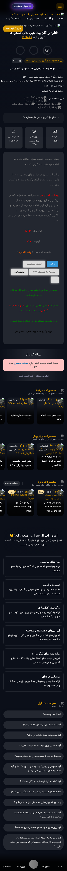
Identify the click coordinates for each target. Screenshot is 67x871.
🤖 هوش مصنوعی (22, 6)
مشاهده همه (11, 483)
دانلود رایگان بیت (20, 68)
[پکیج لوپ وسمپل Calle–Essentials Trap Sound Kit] (50, 502)
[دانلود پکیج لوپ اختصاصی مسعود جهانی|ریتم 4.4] (20, 456)
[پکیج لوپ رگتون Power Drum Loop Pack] (20, 502)
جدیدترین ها (37, 68)
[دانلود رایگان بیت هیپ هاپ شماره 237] (50, 411)
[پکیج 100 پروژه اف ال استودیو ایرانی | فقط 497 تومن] (50, 456)
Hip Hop (50, 68)
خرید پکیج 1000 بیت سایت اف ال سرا (33, 331)
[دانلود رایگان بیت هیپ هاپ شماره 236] (20, 411)
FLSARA (27, 38)
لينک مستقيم (34, 264)
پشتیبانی (19, 272)
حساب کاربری (21, 363)
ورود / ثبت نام (13, 28)
